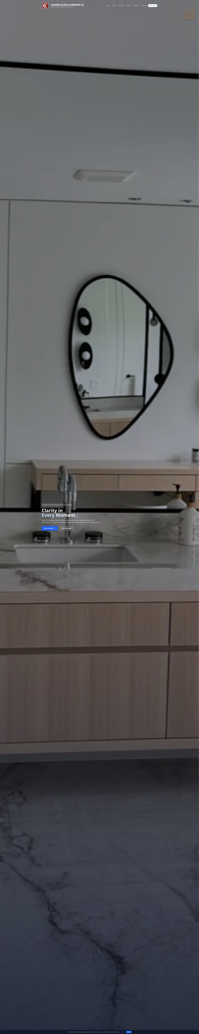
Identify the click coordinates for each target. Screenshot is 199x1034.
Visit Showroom (66, 528)
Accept (128, 1032)
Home (108, 5)
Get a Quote (153, 5)
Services (121, 5)
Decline (123, 1032)
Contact (144, 5)
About (114, 5)
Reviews (136, 5)
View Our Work (48, 528)
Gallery (129, 5)
